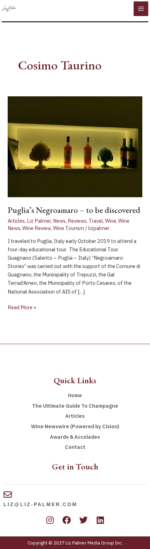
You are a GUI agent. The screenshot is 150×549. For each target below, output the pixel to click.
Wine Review (36, 228)
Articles (16, 220)
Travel (96, 220)
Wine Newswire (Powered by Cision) (75, 426)
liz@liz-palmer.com (40, 504)
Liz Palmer (39, 220)
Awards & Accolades (75, 436)
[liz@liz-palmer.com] (7, 494)
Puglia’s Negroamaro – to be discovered (74, 210)
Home (75, 395)
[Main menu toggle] (141, 8)
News (59, 220)
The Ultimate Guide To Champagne (75, 405)
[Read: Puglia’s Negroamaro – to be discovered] (75, 146)
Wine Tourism (68, 228)
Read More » (22, 307)
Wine (110, 220)
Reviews (77, 220)
